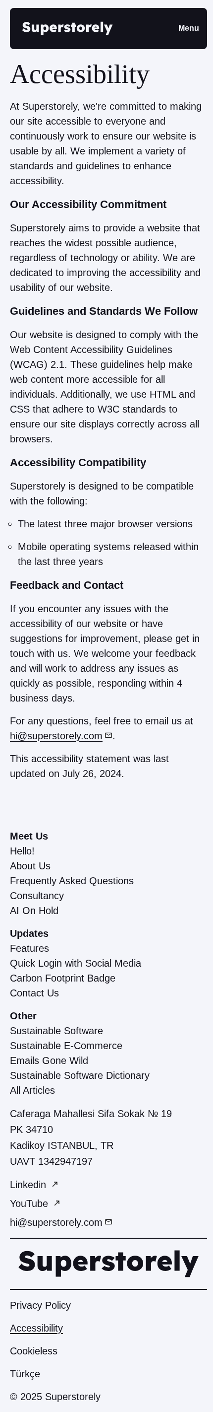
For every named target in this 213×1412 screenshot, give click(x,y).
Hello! (22, 851)
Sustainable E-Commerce (66, 1045)
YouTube (30, 1203)
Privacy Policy (40, 1305)
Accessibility (36, 1328)
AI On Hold (34, 910)
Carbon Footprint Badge (62, 978)
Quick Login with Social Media (75, 963)
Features (29, 948)
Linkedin (29, 1184)
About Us (30, 865)
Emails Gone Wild (49, 1060)
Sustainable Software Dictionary (80, 1075)
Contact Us (34, 993)
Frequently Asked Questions (72, 880)
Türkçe (25, 1373)
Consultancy (37, 895)
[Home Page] (67, 28)
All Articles (32, 1090)
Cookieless (33, 1350)
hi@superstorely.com (56, 735)
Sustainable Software (56, 1030)
